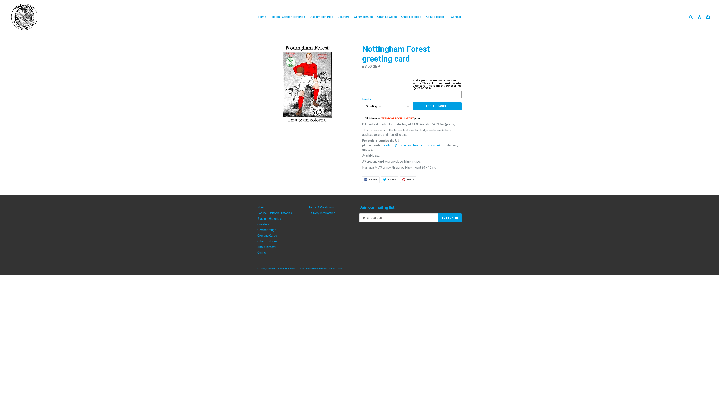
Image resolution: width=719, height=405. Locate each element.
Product (367, 99)
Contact (456, 17)
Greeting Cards (387, 17)
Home (262, 17)
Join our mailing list (377, 207)
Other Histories (411, 17)
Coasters (344, 17)
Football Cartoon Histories (288, 17)
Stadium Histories (321, 17)
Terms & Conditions (321, 207)
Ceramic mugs (363, 17)
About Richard (437, 17)
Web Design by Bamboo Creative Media (320, 268)
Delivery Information (322, 213)
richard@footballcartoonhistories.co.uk (412, 145)
